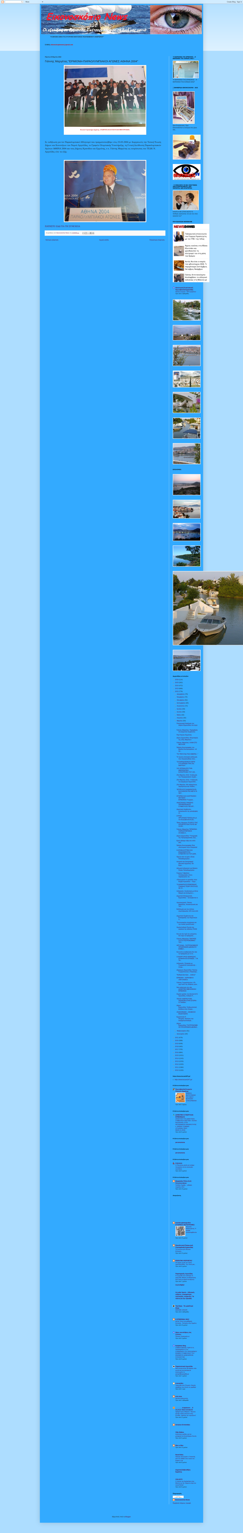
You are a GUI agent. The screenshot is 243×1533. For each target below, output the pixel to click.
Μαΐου (179, 715)
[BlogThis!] (86, 233)
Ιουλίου (179, 709)
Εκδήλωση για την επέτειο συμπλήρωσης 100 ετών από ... (187, 911)
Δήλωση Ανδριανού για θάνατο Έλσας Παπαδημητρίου (187, 869)
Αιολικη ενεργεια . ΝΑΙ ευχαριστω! (185, 291)
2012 (177, 1064)
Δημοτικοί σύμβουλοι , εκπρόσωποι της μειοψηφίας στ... (187, 811)
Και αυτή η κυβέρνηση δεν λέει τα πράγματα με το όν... (187, 953)
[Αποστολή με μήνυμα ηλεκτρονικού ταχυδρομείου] (83, 233)
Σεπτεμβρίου (181, 703)
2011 (177, 1067)
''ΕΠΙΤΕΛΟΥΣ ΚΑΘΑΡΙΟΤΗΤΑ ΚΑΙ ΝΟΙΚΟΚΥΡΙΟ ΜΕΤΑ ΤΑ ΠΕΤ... (187, 791)
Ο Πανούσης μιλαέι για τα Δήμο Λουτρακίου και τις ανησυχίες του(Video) (184, 1167)
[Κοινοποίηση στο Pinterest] (93, 233)
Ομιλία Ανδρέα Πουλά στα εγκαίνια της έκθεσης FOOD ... (187, 929)
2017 (177, 1049)
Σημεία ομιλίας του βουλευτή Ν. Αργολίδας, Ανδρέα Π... (187, 995)
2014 (177, 1058)
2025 (177, 682)
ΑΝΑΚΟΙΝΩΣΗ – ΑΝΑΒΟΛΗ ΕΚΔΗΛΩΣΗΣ (186, 1013)
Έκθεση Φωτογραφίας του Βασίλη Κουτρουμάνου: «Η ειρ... (187, 749)
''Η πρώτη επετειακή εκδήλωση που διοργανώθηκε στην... (187, 758)
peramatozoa (180, 1142)
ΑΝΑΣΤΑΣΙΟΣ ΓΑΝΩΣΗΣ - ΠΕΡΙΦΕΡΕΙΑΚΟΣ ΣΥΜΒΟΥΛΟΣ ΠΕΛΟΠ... (186, 804)
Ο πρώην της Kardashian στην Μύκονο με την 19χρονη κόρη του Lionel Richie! (185, 1483)
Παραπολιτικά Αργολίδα (184, 1366)
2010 (177, 1070)
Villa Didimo (179, 1432)
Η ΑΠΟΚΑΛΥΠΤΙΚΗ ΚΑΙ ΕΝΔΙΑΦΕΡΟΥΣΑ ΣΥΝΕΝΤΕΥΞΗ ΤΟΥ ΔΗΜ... (187, 852)
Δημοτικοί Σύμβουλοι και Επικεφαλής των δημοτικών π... (187, 917)
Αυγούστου (181, 706)
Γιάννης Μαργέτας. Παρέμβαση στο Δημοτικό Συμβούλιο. (187, 731)
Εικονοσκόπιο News (182, 1500)
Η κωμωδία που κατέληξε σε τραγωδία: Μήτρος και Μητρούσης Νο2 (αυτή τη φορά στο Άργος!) (185, 1277)
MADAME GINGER (181, 1310)
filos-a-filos (179, 1445)
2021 (177, 1037)
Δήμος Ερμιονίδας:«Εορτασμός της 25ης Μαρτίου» (187, 738)
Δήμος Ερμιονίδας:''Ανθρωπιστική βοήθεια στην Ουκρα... (187, 1007)
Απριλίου (180, 718)
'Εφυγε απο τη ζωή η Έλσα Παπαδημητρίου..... (185, 857)
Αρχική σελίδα (104, 240)
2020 (177, 1040)
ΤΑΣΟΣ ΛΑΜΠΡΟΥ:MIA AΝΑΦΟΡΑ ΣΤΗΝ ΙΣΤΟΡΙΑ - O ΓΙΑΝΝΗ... (187, 1000)
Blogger (128, 1517)
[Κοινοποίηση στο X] (88, 233)
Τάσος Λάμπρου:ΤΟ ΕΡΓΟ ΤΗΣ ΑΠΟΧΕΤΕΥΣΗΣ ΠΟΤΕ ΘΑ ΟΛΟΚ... (187, 824)
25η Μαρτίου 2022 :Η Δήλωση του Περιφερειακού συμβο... (187, 776)
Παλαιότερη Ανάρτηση (157, 240)
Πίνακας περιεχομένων (182, 1336)
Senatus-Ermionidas (182, 1425)
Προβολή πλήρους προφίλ (182, 1503)
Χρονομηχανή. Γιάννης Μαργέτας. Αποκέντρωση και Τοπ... (187, 904)
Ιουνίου (179, 712)
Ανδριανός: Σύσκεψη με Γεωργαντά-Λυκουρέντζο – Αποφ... (186, 965)
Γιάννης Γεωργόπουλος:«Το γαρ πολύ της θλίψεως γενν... (187, 983)
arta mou (178, 1396)
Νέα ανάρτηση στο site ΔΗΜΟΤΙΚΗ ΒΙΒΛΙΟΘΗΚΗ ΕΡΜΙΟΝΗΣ (186, 989)
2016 (177, 1052)
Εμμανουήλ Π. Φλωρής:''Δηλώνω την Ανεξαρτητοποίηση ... (185, 1018)
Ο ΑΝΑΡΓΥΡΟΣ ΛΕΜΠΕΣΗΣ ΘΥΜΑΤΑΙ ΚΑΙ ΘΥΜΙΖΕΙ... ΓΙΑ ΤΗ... (187, 958)
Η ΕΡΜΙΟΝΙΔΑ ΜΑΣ (182, 1319)
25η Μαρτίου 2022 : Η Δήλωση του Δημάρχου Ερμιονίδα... (187, 781)
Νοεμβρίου (181, 697)
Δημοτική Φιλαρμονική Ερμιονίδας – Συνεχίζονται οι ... (187, 898)
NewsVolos (179, 1455)
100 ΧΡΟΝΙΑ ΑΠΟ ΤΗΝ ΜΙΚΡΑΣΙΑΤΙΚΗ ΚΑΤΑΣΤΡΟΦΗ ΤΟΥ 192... (186, 770)
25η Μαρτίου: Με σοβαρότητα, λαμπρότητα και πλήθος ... (187, 785)
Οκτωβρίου (181, 700)
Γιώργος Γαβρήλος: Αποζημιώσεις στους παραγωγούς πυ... (184, 875)
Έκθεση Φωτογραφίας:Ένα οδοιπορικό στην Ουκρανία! (187, 846)
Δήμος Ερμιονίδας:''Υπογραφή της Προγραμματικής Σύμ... (187, 837)
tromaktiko (179, 1383)
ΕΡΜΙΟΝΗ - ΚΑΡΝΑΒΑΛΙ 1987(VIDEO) (185, 978)
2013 (177, 1061)
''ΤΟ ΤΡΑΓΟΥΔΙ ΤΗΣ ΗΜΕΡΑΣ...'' (187, 754)
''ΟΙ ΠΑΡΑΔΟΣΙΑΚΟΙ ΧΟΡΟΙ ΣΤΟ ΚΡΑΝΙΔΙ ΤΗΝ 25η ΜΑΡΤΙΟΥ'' (186, 763)
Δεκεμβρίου (181, 694)
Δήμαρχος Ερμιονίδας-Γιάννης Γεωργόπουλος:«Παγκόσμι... (187, 971)
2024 (177, 685)
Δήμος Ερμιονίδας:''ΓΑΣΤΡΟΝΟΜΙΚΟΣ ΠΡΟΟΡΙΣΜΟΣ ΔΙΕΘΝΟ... (187, 1025)
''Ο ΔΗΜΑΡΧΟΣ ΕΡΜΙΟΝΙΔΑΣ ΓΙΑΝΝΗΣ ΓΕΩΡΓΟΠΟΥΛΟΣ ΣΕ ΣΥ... (187, 886)
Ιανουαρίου (181, 1034)
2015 (177, 1055)
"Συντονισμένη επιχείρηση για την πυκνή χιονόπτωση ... (186, 923)
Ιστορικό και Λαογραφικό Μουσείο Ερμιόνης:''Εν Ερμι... (185, 863)
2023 (177, 688)
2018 (177, 1046)
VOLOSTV (179, 1479)
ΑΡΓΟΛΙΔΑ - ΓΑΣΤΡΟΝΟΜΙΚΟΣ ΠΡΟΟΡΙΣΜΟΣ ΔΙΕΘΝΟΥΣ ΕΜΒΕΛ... (187, 947)
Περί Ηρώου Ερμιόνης (184, 735)
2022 (177, 691)
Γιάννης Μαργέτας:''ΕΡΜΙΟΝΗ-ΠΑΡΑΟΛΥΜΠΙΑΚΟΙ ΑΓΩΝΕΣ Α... (187, 831)
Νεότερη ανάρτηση (52, 240)
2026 (177, 680)
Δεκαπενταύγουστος (181, 1398)
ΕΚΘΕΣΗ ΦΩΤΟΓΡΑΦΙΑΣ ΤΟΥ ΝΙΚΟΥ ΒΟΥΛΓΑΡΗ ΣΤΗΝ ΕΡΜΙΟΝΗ (191, 1096)
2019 (177, 1043)
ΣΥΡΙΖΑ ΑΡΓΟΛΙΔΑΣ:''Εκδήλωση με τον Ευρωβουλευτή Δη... (187, 817)
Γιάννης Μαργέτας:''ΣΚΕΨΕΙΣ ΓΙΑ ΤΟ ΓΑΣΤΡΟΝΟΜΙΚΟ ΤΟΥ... (186, 940)
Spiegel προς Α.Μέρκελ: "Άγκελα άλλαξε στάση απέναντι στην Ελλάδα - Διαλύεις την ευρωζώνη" (185, 1413)
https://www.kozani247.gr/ (183, 1080)
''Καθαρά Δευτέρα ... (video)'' (186, 975)
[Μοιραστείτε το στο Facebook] (90, 233)
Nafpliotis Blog (180, 1346)
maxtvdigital (179, 1285)
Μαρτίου (180, 721)
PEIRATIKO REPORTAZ (183, 1261)
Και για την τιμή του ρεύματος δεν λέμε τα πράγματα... (187, 935)
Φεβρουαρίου (182, 1031)
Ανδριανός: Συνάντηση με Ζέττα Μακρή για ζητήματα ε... (187, 892)
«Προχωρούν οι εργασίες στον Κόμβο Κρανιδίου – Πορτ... (187, 880)
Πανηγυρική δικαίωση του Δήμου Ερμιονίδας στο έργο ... (187, 725)
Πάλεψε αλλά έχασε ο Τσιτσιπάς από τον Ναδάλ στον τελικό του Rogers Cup (185, 1458)
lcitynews (178, 1163)
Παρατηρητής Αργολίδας (184, 1274)
